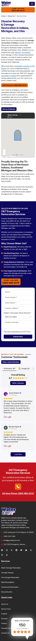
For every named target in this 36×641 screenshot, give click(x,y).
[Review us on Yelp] (31, 550)
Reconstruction (6, 592)
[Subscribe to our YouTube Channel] (21, 550)
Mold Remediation (7, 582)
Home (3, 16)
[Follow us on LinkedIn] (16, 550)
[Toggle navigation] (32, 4)
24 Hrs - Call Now (18, 10)
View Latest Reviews (10, 362)
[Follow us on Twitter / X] (11, 550)
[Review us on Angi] (6, 555)
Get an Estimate (8, 109)
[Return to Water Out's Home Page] (6, 4)
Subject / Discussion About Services (17, 313)
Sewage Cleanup (7, 573)
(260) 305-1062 (9, 536)
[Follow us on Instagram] (6, 550)
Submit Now (18, 337)
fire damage (26, 52)
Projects (4, 614)
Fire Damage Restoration (10, 577)
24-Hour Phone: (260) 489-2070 (18, 493)
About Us (11, 16)
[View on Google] (6, 394)
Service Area (6, 609)
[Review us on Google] (26, 550)
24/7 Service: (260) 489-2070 (14, 85)
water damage (15, 52)
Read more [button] (8, 413)
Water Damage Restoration (11, 568)
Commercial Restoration (9, 587)
